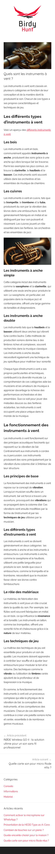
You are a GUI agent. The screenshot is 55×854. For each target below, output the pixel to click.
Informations (11, 791)
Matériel (8, 796)
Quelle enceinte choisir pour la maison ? (26, 835)
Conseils (8, 786)
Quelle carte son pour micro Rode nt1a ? (26, 840)
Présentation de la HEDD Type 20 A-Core (27, 824)
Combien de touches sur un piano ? (24, 830)
